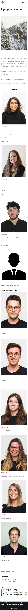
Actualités (21, 604)
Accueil (20, 603)
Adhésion (14, 604)
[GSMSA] (2, 2)
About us (15, 603)
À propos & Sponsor (6, 604)
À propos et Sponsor (6, 603)
